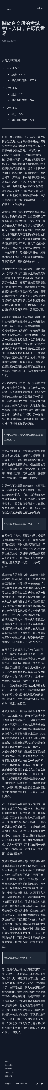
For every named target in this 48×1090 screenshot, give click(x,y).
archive (40, 8)
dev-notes (9, 1072)
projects (8, 1076)
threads (8, 1068)
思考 (7, 1061)
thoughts (9, 1065)
